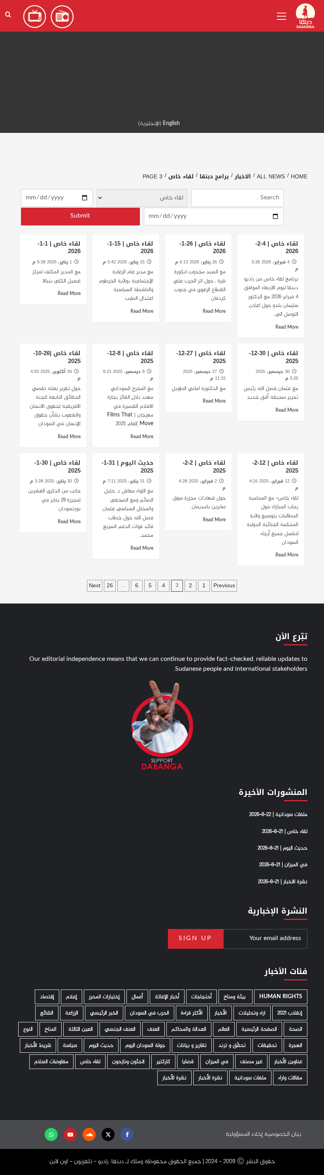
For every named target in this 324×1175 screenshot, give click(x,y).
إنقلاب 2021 (289, 1013)
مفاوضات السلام (51, 1061)
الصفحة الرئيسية (259, 1029)
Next (94, 585)
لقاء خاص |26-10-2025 (57, 357)
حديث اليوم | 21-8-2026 (282, 848)
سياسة (70, 1045)
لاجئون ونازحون (128, 1061)
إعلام (71, 996)
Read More (286, 327)
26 (110, 585)
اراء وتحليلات (252, 1013)
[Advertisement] (162, 55)
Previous (224, 585)
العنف (153, 1029)
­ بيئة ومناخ (235, 996)
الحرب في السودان (149, 1013)
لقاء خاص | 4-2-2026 (276, 247)
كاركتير (163, 1061)
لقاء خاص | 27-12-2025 (201, 357)
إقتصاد (47, 996)
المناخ (51, 1029)
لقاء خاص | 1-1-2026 (59, 247)
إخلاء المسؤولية (244, 1134)
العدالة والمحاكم (188, 1029)
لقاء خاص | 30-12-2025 (273, 357)
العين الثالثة (80, 1029)
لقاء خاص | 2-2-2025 (204, 466)
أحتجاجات (201, 996)
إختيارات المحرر (104, 996)
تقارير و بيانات (192, 1045)
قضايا (188, 1061)
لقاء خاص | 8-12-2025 (130, 357)
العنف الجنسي (120, 1029)
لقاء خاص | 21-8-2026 (284, 831)
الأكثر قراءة (192, 1013)
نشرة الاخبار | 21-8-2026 (282, 882)
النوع (28, 1029)
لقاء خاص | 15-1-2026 (130, 247)
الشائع (46, 1013)
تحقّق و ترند (232, 1045)
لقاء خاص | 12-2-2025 (275, 466)
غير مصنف (251, 1061)
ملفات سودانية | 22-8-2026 (278, 814)
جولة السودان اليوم (145, 1045)
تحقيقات (267, 1045)
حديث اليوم (101, 1045)
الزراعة (71, 1013)
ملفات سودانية (250, 1077)
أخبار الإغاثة (167, 996)
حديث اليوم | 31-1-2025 (127, 466)
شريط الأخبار (38, 1045)
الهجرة (295, 1045)
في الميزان (216, 1061)
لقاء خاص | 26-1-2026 (202, 247)
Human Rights (280, 996)
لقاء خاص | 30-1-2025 (57, 466)
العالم (224, 1029)
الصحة (295, 1029)
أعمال (137, 996)
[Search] (8, 15)
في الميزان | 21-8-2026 (283, 865)
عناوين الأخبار (288, 1061)
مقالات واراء (290, 1077)
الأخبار (221, 1013)
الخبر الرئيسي (104, 1013)
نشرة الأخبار (210, 1077)
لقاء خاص (90, 1061)
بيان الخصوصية (282, 1134)
